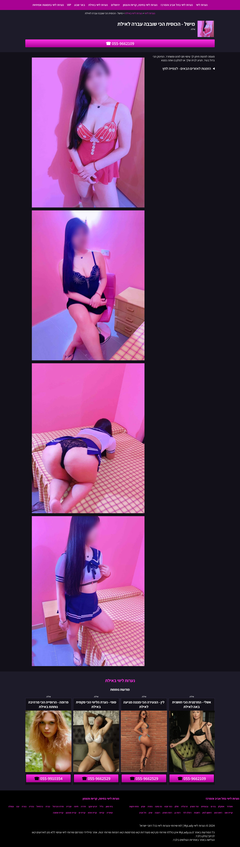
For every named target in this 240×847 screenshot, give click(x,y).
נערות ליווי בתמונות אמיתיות (48, 5)
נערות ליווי (202, 5)
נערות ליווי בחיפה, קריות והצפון (140, 5)
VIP (69, 5)
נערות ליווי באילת (98, 5)
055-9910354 (51, 778)
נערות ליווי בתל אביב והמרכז (177, 5)
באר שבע (79, 5)
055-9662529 (147, 778)
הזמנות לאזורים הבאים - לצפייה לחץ (186, 68)
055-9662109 (123, 43)
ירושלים (115, 5)
